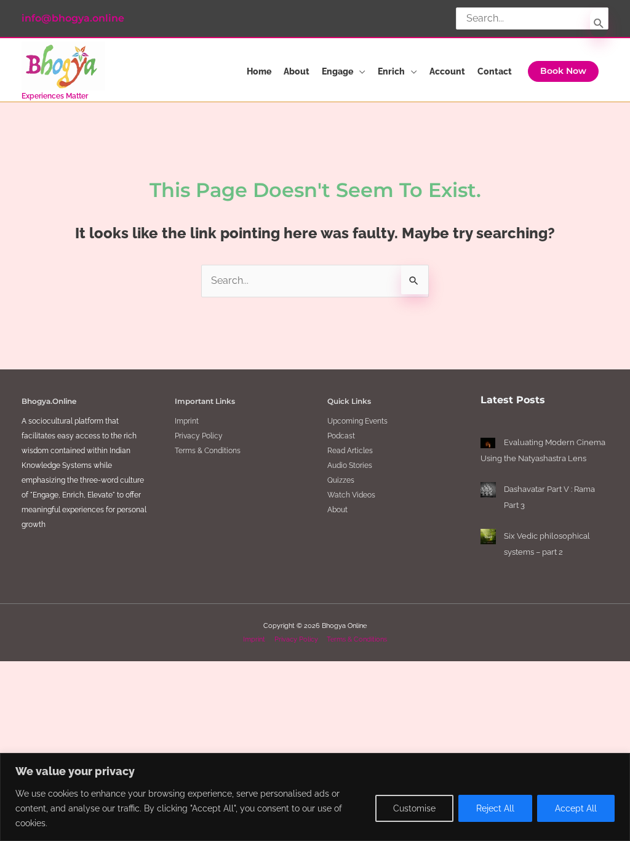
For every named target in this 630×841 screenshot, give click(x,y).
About (337, 509)
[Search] (599, 23)
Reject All (495, 808)
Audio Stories (349, 465)
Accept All (576, 808)
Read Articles (350, 450)
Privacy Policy (199, 436)
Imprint (187, 421)
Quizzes (340, 480)
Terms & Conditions (208, 450)
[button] (563, 71)
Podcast (341, 436)
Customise (414, 808)
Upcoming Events (357, 421)
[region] (315, 797)
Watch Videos (351, 495)
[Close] (617, 763)
